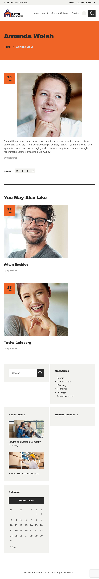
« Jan (13, 547)
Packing (61, 385)
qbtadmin (12, 157)
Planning (62, 388)
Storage (61, 392)
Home (7, 47)
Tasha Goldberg (17, 342)
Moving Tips (64, 381)
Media (60, 378)
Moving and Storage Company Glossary (25, 443)
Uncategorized (65, 396)
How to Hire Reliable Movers (24, 473)
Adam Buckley (16, 264)
